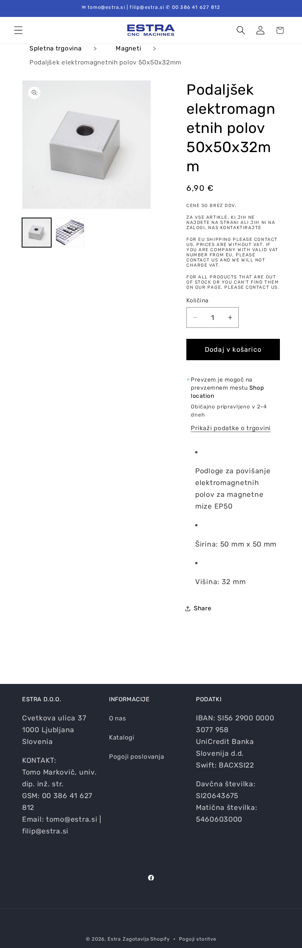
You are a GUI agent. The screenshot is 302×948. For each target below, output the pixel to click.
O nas (117, 718)
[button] (18, 30)
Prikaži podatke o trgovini (231, 428)
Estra (114, 939)
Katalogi (121, 737)
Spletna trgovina (55, 48)
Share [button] (202, 608)
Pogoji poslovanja (136, 756)
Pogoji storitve (197, 939)
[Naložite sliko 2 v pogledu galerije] (70, 232)
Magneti (128, 48)
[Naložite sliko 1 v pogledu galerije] (36, 232)
